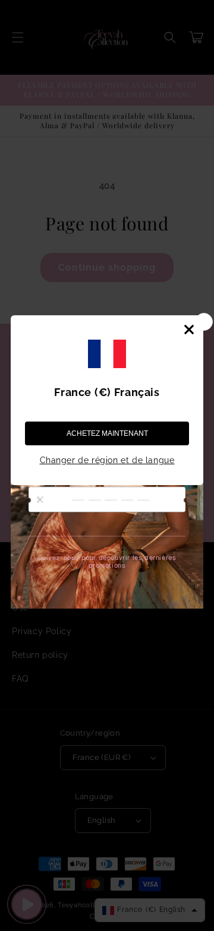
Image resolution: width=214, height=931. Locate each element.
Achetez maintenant (107, 433)
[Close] (189, 329)
